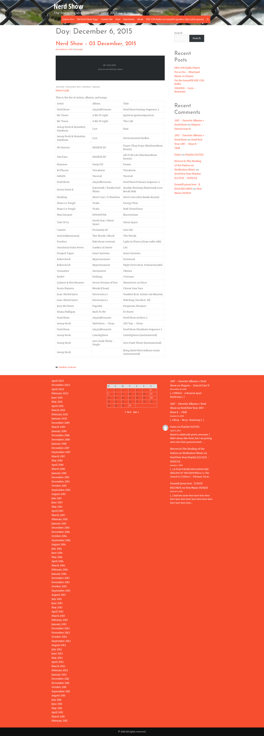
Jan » (136, 412)
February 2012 (60, 670)
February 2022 (60, 393)
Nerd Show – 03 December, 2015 (96, 44)
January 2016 (59, 473)
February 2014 (60, 569)
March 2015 (58, 515)
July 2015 (57, 498)
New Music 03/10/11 (197, 487)
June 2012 (57, 653)
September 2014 (61, 540)
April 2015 (57, 510)
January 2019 (59, 431)
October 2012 (59, 636)
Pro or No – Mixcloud (187, 72)
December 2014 (61, 527)
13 (151, 394)
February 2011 (60, 720)
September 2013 (61, 590)
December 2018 (61, 435)
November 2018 (61, 439)
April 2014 (58, 561)
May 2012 (57, 657)
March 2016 (58, 468)
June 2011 (57, 703)
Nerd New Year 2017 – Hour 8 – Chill (188, 144)
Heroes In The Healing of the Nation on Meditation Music (187, 165)
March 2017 (58, 456)
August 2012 (59, 645)
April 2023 (58, 380)
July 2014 (57, 548)
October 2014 (59, 536)
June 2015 (57, 502)
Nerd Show (68, 6)
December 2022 (61, 385)
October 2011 (59, 687)
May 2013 (57, 607)
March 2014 (58, 565)
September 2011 (61, 691)
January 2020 (59, 418)
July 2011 (56, 699)
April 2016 (58, 464)
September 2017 (61, 452)
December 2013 (60, 578)
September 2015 (61, 489)
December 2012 (61, 628)
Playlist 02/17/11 (194, 154)
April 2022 (58, 389)
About (140, 19)
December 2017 (60, 448)
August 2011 (58, 695)
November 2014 (61, 531)
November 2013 (61, 582)
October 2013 (59, 586)
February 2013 (60, 620)
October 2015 (59, 485)
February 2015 (60, 519)
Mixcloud (96, 87)
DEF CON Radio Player (187, 67)
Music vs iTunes (183, 76)
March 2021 (58, 410)
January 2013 (59, 624)
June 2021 (57, 397)
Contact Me (107, 19)
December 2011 (60, 678)
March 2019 (58, 426)
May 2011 (57, 708)
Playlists (63, 367)
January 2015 (59, 523)
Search (178, 33)
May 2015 (57, 506)
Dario (177, 154)
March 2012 (58, 666)
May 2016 (57, 460)
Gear (117, 19)
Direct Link (62, 90)
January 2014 (59, 573)
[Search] (207, 19)
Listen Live (68, 19)
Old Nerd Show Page (87, 19)
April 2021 (58, 406)
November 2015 (61, 481)
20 (151, 398)
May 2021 (57, 401)
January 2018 (59, 443)
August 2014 (59, 544)
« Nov (128, 412)
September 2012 (61, 641)
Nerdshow (86, 87)
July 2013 (57, 599)
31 (130, 405)
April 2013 (57, 611)
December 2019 (61, 422)
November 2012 (61, 632)
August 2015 (59, 494)
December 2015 (60, 477)
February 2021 (60, 414)
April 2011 (57, 712)
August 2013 (59, 594)
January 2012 (59, 674)
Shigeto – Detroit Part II (195, 385)
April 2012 (58, 661)
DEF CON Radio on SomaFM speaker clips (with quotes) (175, 19)
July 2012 (57, 649)
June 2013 (57, 603)
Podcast (72, 367)
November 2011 (60, 683)
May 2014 (57, 557)
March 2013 (58, 615)
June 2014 (57, 552)
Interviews (128, 19)
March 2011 (58, 716)
